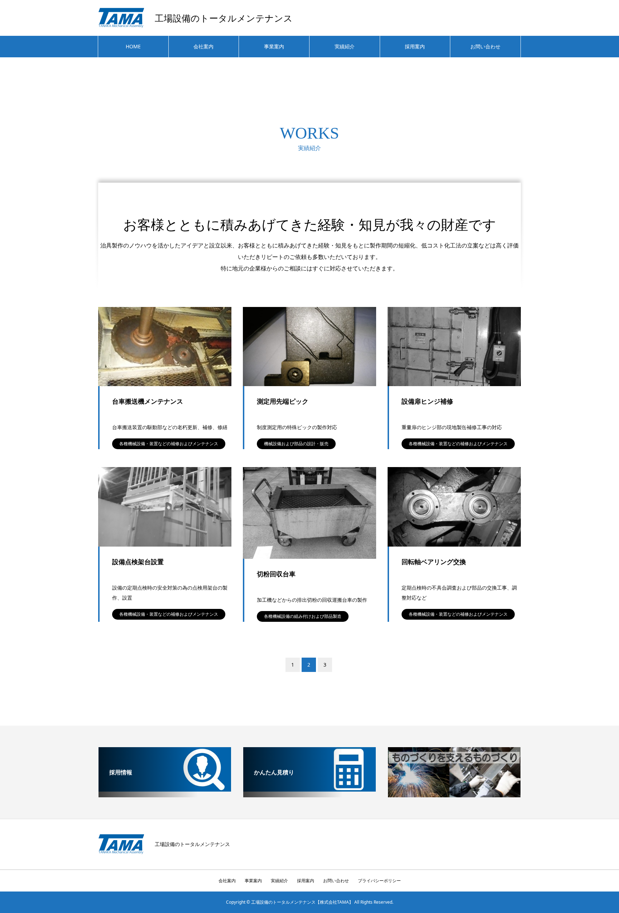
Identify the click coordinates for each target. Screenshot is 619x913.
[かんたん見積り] (309, 789)
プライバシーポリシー (379, 881)
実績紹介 (345, 46)
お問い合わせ (485, 46)
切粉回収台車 (276, 574)
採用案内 (415, 46)
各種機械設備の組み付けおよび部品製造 (302, 616)
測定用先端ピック (282, 401)
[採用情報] (165, 789)
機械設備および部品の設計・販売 (296, 444)
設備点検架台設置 (138, 561)
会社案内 (203, 46)
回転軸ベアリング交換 (434, 561)
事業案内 (274, 46)
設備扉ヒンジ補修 (427, 401)
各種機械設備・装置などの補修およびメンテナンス (168, 444)
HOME (133, 46)
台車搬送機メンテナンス (147, 401)
